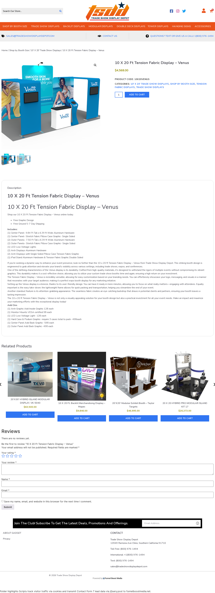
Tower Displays (158, 26)
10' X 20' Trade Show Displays (46, 50)
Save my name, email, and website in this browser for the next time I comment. (48, 501)
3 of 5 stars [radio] (11, 456)
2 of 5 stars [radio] (7, 456)
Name (5, 479)
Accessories (203, 26)
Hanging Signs (181, 26)
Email (5, 490)
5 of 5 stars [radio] (20, 456)
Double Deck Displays (131, 26)
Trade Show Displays (45, 26)
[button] (95, 65)
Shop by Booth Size (15, 26)
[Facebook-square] (171, 11)
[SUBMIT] (192, 523)
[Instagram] (178, 11)
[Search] (60, 11)
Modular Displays (101, 26)
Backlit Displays (74, 26)
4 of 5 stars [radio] (16, 456)
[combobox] (29, 11)
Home (4, 50)
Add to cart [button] (30, 414)
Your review (9, 462)
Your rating (8, 453)
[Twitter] (184, 11)
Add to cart (137, 94)
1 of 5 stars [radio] (3, 456)
